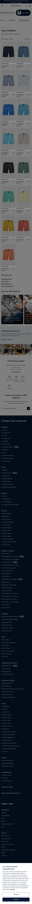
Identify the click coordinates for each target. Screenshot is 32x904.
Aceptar (16, 899)
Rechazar (16, 894)
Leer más (12, 889)
